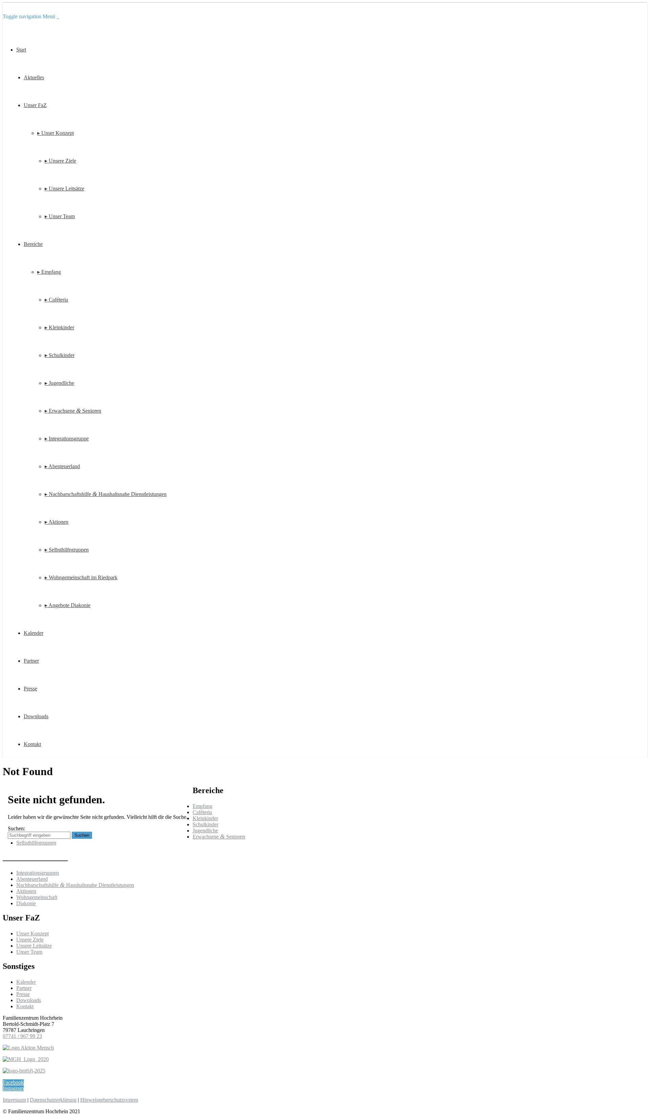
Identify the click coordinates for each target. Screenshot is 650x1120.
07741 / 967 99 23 (22, 1036)
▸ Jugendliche (59, 383)
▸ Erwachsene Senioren (73, 411)
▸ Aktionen (56, 522)
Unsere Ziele (30, 939)
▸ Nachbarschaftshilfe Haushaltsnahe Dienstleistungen (106, 494)
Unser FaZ (35, 105)
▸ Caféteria (56, 300)
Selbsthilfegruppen (36, 843)
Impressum (14, 1100)
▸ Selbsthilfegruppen (67, 550)
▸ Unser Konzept (55, 133)
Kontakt (32, 744)
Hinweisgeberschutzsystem (109, 1100)
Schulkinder (205, 824)
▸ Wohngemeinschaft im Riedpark (81, 577)
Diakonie (26, 903)
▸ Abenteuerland (62, 466)
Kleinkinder (205, 818)
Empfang (202, 806)
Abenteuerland (32, 879)
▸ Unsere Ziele (60, 161)
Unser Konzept (32, 933)
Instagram (13, 1088)
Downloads (36, 716)
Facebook (13, 1082)
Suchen (81, 835)
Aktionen (26, 891)
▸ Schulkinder (59, 355)
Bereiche (33, 244)
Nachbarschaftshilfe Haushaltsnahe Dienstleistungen (75, 885)
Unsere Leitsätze (34, 946)
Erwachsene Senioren (219, 836)
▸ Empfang (49, 272)
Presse (30, 688)
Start (21, 50)
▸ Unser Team (60, 216)
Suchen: (16, 828)
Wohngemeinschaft (36, 897)
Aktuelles (34, 77)
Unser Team (29, 952)
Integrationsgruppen (37, 873)
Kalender (33, 633)
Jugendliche (205, 830)
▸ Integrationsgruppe (67, 438)
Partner (31, 661)
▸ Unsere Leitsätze (64, 188)
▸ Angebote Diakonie (67, 605)
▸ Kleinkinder (59, 327)
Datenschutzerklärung (53, 1100)
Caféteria (202, 812)
